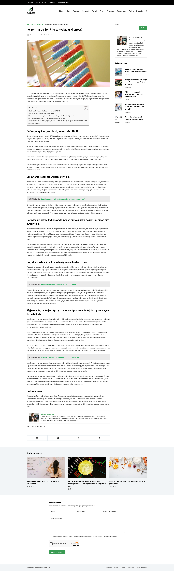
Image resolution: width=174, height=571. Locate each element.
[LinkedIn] (99, 438)
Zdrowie (139, 11)
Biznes (61, 11)
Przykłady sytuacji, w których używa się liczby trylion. (47, 118)
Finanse (76, 11)
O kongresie (30, 2)
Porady (94, 11)
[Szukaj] (146, 11)
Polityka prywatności (63, 2)
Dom (68, 11)
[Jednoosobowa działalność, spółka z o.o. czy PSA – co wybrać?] (118, 107)
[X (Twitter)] (58, 438)
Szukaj (117, 24)
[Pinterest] (78, 438)
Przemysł (110, 11)
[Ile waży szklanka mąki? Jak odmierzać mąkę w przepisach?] (128, 467)
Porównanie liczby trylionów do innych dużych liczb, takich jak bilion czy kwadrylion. (57, 116)
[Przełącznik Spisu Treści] (85, 108)
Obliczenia (85, 11)
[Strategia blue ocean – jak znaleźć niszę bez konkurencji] (118, 72)
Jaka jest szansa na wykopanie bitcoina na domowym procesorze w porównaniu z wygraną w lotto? (87, 483)
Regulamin (52, 2)
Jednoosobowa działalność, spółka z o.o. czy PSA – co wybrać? (135, 107)
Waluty (131, 11)
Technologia (121, 11)
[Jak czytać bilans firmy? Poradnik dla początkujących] (118, 119)
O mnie (38, 2)
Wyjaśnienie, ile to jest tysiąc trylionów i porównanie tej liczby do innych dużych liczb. (58, 121)
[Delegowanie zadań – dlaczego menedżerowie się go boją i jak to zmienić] (118, 82)
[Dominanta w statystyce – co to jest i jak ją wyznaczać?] (46, 467)
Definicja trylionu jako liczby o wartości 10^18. (44, 111)
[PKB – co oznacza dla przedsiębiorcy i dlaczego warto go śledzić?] (118, 94)
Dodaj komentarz (57, 518)
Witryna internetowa (109, 511)
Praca (102, 11)
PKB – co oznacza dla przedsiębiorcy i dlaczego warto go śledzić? (134, 94)
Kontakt (44, 2)
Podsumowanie (34, 123)
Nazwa (53, 511)
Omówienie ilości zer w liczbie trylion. (42, 113)
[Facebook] (37, 438)
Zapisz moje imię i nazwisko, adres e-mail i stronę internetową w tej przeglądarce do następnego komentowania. (84, 536)
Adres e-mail (81, 511)
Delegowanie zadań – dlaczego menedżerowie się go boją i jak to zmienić (136, 82)
